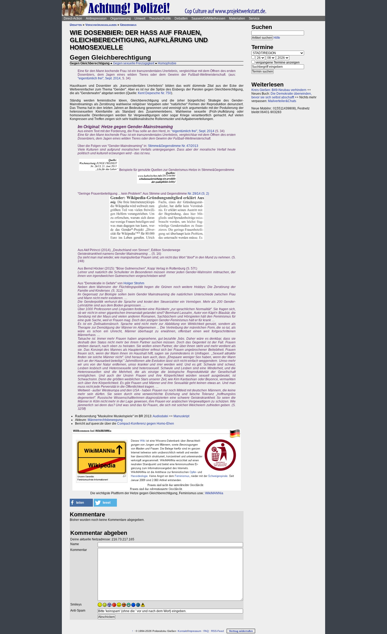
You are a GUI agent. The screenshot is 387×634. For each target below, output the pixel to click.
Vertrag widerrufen (241, 631)
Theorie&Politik (160, 18)
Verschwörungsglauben (101, 25)
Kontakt (182, 631)
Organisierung (120, 18)
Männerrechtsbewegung (105, 420)
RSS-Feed (217, 631)
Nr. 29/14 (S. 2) (198, 193)
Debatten (181, 18)
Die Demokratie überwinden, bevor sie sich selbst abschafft (281, 95)
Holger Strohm (133, 283)
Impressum (194, 631)
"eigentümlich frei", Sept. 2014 (99, 78)
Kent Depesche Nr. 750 (154, 93)
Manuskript (181, 416)
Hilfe (277, 38)
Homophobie (167, 63)
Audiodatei (160, 416)
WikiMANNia (214, 493)
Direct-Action (73, 18)
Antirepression (96, 18)
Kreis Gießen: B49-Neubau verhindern (278, 90)
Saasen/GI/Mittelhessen (208, 18)
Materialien (237, 18)
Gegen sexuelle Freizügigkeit (133, 63)
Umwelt (140, 18)
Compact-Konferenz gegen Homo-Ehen (145, 423)
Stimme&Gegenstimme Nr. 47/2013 (173, 146)
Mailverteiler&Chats (282, 101)
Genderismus (128, 25)
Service (254, 18)
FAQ (206, 631)
